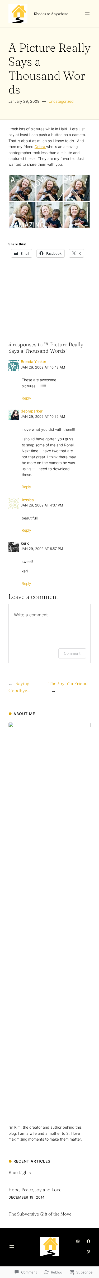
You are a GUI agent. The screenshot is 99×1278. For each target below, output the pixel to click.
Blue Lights (19, 1172)
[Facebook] (88, 1241)
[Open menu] (87, 14)
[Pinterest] (88, 1252)
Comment (72, 653)
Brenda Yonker (33, 361)
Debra (40, 146)
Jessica (27, 499)
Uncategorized (61, 101)
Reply (26, 398)
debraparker (32, 411)
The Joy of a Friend (68, 683)
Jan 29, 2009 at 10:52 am (43, 417)
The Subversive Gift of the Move (39, 1214)
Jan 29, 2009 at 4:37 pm (42, 505)
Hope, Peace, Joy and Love (34, 1189)
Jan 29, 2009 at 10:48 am (43, 367)
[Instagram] (78, 1241)
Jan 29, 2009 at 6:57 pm (42, 549)
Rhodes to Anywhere (51, 13)
